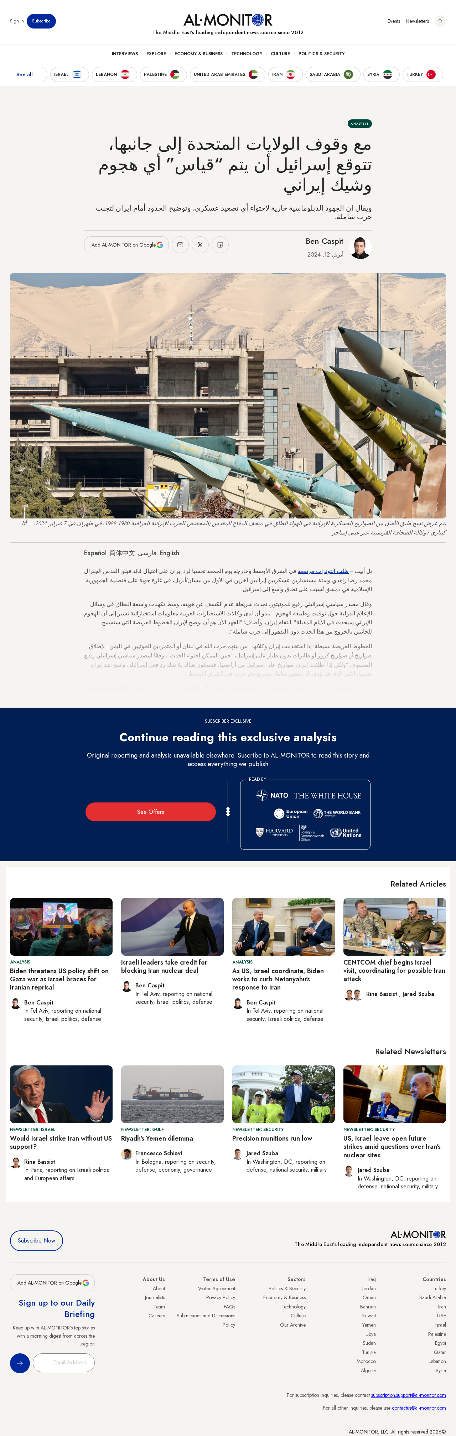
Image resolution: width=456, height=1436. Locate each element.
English (169, 553)
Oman (369, 1297)
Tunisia (369, 1352)
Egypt (440, 1343)
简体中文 (122, 553)
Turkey (439, 1288)
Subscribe (41, 21)
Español (95, 553)
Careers (157, 1315)
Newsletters (417, 21)
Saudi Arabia (432, 1297)
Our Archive (293, 1324)
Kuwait (369, 1315)
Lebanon (437, 1361)
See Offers (150, 812)
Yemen (369, 1324)
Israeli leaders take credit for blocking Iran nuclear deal (164, 966)
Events (394, 21)
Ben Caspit (324, 241)
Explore (156, 54)
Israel (440, 1324)
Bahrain (368, 1306)
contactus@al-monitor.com (419, 1407)
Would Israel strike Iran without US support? (61, 1142)
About (159, 1288)
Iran (442, 1306)
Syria (441, 1370)
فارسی (147, 553)
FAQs (229, 1306)
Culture (280, 54)
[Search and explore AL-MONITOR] (440, 21)
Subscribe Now (36, 1240)
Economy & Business (199, 54)
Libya (371, 1334)
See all (24, 74)
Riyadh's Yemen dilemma (157, 1138)
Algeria (368, 1370)
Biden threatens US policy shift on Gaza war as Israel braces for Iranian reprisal (59, 979)
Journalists (155, 1297)
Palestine (437, 1334)
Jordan (369, 1288)
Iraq (372, 1279)
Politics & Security (321, 54)
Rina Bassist (382, 994)
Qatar (440, 1352)
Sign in (17, 21)
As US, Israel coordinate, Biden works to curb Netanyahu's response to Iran (278, 979)
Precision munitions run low (272, 1138)
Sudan (369, 1343)
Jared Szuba (418, 994)
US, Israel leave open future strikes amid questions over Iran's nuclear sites (392, 1147)
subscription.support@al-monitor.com (408, 1395)
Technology (246, 54)
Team (159, 1306)
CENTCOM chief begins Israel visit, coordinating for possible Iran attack (394, 971)
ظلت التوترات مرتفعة (323, 570)
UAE (441, 1315)
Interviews (125, 54)
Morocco (366, 1361)
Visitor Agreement (216, 1288)
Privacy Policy (220, 1297)
